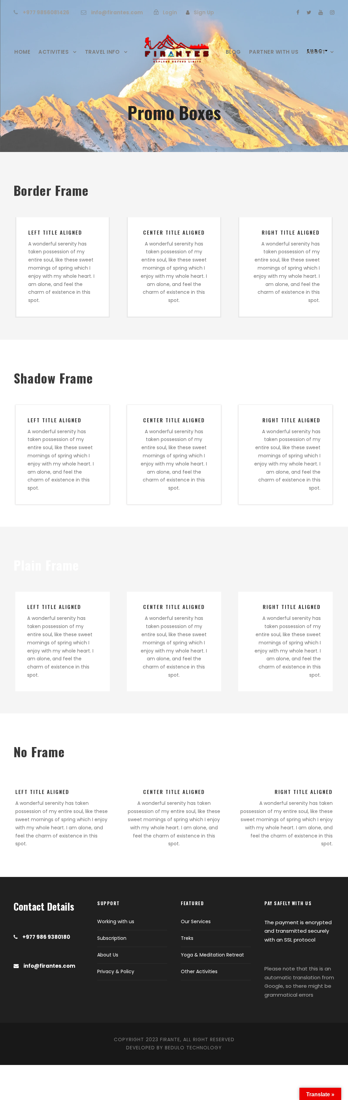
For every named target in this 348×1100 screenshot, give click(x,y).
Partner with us (274, 51)
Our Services (196, 921)
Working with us (115, 921)
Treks (187, 938)
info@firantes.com (117, 12)
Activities (53, 51)
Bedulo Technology (193, 1047)
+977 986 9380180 (46, 937)
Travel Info (102, 51)
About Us (107, 954)
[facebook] (297, 12)
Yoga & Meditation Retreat (212, 954)
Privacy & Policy (115, 971)
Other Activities (199, 971)
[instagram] (332, 12)
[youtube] (320, 12)
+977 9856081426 (46, 12)
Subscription (111, 938)
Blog (233, 51)
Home (22, 51)
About (316, 51)
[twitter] (309, 12)
